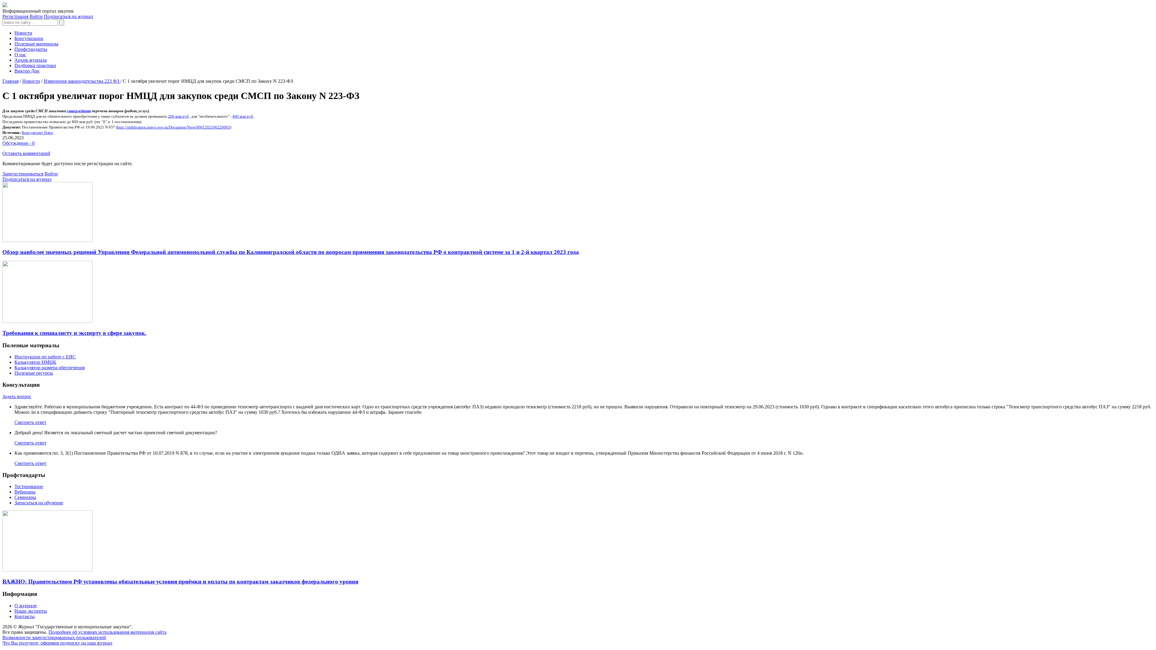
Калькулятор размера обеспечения (49, 367)
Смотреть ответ (30, 422)
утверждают (79, 111)
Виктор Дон (26, 70)
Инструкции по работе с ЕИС (45, 356)
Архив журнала (30, 60)
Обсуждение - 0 (18, 143)
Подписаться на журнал (68, 16)
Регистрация (15, 16)
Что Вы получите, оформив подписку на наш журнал (57, 642)
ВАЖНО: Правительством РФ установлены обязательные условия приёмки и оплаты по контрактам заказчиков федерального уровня (180, 581)
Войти (36, 16)
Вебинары (25, 491)
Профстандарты (30, 49)
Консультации (28, 38)
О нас (20, 54)
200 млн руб (178, 116)
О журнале (25, 605)
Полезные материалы (36, 43)
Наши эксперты (30, 611)
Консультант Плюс (37, 132)
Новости (23, 33)
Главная (10, 81)
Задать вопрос (16, 396)
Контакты (24, 616)
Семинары (25, 497)
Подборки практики (35, 65)
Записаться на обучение (38, 502)
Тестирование (28, 486)
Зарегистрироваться (22, 173)
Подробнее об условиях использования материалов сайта (107, 632)
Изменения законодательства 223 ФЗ (82, 81)
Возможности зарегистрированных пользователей (54, 637)
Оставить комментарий (26, 153)
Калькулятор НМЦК (35, 362)
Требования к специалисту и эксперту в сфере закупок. (74, 333)
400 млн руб (242, 116)
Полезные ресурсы (33, 373)
